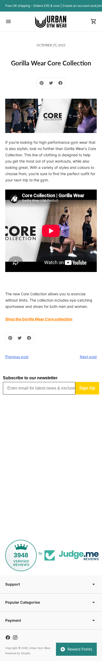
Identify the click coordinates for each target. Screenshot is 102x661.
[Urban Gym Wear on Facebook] (7, 637)
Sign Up (87, 388)
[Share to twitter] (51, 83)
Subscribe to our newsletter (30, 378)
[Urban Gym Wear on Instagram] (15, 637)
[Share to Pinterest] (41, 83)
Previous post (17, 356)
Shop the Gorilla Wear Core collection (38, 319)
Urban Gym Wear (39, 647)
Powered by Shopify (17, 653)
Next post (88, 356)
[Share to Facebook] (60, 83)
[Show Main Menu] (8, 21)
